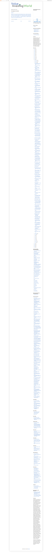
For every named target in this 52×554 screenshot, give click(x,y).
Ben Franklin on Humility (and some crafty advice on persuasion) (37, 352)
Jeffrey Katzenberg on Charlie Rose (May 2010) (37, 153)
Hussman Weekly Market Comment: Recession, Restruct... (37, 225)
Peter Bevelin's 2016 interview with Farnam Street (37, 433)
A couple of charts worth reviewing (37, 66)
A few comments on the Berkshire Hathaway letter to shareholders (37, 482)
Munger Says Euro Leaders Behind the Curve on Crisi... (37, 108)
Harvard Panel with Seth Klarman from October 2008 (37, 221)
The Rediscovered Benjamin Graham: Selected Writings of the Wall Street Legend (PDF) (37, 425)
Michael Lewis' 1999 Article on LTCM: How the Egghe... (38, 201)
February (36, 241)
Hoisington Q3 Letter (37, 165)
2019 (34, 50)
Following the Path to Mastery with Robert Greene (37, 393)
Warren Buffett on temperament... (36, 306)
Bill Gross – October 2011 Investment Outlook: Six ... (38, 222)
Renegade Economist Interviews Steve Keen (37, 156)
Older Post (29, 21)
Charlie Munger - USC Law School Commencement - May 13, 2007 (37, 334)
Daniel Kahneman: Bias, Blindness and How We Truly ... (37, 94)
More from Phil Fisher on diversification (36, 472)
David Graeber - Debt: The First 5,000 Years (37, 155)
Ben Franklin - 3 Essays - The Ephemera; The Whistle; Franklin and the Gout (37, 349)
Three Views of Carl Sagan (37, 137)
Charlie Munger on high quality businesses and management (37, 338)
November (36, 61)
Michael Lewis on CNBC (37, 213)
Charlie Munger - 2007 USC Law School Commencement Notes (37, 264)
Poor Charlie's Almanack (36, 265)
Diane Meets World (36, 294)
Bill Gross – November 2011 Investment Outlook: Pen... (38, 72)
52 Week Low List (36, 276)
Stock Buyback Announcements (37, 272)
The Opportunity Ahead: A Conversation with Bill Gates (37, 86)
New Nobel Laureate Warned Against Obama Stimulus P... (38, 168)
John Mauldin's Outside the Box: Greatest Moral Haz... (38, 208)
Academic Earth (35, 281)
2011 (34, 59)
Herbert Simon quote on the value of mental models (37, 358)
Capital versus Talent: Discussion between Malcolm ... (37, 68)
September (36, 233)
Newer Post (12, 21)
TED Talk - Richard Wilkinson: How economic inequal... (38, 111)
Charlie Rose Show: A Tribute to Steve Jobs (38, 183)
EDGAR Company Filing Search (37, 269)
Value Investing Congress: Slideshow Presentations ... (37, 136)
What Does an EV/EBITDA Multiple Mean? (36, 461)
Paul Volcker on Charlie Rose (38, 103)
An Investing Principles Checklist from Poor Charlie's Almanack (37, 267)
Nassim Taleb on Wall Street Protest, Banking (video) (38, 121)
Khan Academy (35, 280)
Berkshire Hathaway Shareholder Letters (36, 253)
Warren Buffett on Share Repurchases (36, 371)
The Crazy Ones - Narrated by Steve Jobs (37, 192)
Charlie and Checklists (36, 335)
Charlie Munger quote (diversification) (36, 368)
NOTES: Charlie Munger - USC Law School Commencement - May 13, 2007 (37, 406)
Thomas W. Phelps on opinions (37, 377)
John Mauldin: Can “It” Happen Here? (37, 140)
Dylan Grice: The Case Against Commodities (37, 197)
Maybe (35, 191)
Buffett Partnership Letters (37, 252)
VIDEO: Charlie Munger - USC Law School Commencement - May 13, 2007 (37, 404)
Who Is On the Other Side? (37, 458)
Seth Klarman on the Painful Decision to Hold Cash (37, 448)
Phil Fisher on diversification (37, 471)
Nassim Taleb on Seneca (36, 354)
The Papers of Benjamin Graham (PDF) (36, 423)
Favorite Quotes (35, 297)
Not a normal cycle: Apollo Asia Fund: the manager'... (38, 134)
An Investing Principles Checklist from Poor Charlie (37, 337)
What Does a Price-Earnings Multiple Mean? (37, 459)
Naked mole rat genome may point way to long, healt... (37, 160)
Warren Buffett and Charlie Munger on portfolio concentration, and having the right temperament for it (37, 474)
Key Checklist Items (36, 311)
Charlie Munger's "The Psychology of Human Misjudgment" (36, 408)
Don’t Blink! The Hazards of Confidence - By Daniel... (38, 119)
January (35, 242)
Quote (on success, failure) (37, 364)
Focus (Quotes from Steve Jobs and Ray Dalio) (37, 163)
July (35, 235)
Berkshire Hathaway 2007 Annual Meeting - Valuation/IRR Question (37, 376)
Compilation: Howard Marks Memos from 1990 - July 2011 (37, 440)
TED (34, 277)
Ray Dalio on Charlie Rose (37, 132)
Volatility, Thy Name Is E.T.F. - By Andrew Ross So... (38, 172)
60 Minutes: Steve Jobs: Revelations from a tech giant (37, 125)
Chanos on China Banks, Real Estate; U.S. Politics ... (38, 170)
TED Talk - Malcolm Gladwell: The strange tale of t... (38, 96)
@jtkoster (35, 26)
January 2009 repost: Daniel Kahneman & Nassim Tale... (38, 64)
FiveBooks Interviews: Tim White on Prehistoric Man (38, 143)
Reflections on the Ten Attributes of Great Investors (37, 457)
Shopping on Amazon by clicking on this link (36, 30)
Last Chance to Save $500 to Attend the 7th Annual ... (38, 212)
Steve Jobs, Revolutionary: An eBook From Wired (37, 158)
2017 (34, 52)
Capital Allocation (36, 462)
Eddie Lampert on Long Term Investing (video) (38, 179)
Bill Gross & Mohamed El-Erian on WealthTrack (37, 130)
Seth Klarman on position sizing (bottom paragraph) (37, 477)
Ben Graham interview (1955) (37, 426)
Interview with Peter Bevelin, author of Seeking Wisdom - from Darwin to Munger (37, 320)
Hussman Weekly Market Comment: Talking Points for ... (37, 177)
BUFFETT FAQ (35, 414)
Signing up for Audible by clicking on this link (36, 31)
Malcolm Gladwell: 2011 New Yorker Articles (37, 218)
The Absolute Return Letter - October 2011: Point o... (38, 195)
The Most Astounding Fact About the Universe (37, 397)
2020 (34, 49)
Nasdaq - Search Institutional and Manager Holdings (37, 271)
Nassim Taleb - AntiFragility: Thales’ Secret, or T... (37, 175)
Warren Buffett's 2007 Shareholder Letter (36, 381)
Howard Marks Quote (37, 173)
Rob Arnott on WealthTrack (37, 138)
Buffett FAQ (35, 256)
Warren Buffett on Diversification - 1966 (36, 367)
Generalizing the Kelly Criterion (37, 339)
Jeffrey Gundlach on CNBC (37, 199)
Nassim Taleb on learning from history (37, 84)
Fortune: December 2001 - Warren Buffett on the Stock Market (37, 374)
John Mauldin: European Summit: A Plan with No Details (37, 76)
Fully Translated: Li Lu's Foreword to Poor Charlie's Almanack (37, 346)
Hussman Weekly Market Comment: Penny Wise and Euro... (37, 123)
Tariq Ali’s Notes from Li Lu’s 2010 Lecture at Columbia (37, 380)
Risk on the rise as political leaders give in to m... (37, 104)
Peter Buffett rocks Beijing (37, 164)
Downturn (12, 12)
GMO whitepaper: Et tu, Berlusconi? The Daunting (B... (38, 92)
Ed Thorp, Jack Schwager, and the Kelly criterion (37, 342)
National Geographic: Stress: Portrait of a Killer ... (38, 102)
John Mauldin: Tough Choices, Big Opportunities (37, 215)
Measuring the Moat (36, 453)
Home (21, 21)
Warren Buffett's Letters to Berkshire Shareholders (37, 412)
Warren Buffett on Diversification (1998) (36, 470)
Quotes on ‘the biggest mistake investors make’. (37, 328)
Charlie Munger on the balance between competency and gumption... (37, 299)
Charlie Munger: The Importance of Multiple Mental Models (37, 304)
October (36, 62)
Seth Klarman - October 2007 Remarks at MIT (37, 450)
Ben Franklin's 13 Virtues (36, 347)
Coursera (35, 289)
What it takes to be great (36, 496)
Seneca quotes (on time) (36, 355)
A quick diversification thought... (37, 340)
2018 (34, 51)
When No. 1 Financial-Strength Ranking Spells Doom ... (37, 149)
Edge (34, 279)
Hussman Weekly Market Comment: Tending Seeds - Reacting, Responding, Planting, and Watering (37, 390)
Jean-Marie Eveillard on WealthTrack (37, 228)
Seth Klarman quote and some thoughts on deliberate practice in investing (37, 360)
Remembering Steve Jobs (37, 198)
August (35, 234)
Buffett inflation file (36, 413)
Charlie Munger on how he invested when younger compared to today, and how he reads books (37, 302)
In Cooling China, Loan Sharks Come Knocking (37, 115)
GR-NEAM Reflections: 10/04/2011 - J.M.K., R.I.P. (37, 206)
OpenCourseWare (36, 282)
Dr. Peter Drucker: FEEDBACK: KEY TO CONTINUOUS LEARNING (37, 327)
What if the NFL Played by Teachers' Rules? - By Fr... (37, 217)
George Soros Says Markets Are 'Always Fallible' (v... (38, 141)
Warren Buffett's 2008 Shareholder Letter (36, 383)
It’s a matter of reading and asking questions (37, 378)
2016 (34, 53)
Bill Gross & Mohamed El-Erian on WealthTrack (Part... (37, 82)
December (36, 60)
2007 (34, 247)
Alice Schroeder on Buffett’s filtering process (37, 363)
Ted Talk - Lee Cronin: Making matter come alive (38, 226)
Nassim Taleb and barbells (37, 353)
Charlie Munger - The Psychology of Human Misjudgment (36, 263)
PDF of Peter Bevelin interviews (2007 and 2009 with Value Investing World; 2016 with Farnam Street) (37, 435)
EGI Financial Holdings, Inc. (37, 131)
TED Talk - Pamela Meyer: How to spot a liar (37, 146)
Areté (34, 315)
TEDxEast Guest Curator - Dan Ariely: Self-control (37, 110)
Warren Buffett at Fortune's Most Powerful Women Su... (38, 203)
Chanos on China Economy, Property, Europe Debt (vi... (37, 80)
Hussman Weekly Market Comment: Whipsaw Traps (38, 74)
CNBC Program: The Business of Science (37, 128)
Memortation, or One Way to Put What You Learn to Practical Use (37, 310)
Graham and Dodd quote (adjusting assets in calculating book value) (37, 344)
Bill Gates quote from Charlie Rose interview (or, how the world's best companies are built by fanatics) (37, 331)
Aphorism (36, 194)
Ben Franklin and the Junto (37, 350)
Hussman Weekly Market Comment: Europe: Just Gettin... (37, 151)
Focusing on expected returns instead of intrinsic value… (37, 323)
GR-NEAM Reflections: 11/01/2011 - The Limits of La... (38, 70)
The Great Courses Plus (36, 278)
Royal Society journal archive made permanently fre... (38, 97)
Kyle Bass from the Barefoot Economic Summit (38, 205)
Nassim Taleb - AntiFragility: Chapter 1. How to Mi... (37, 89)
